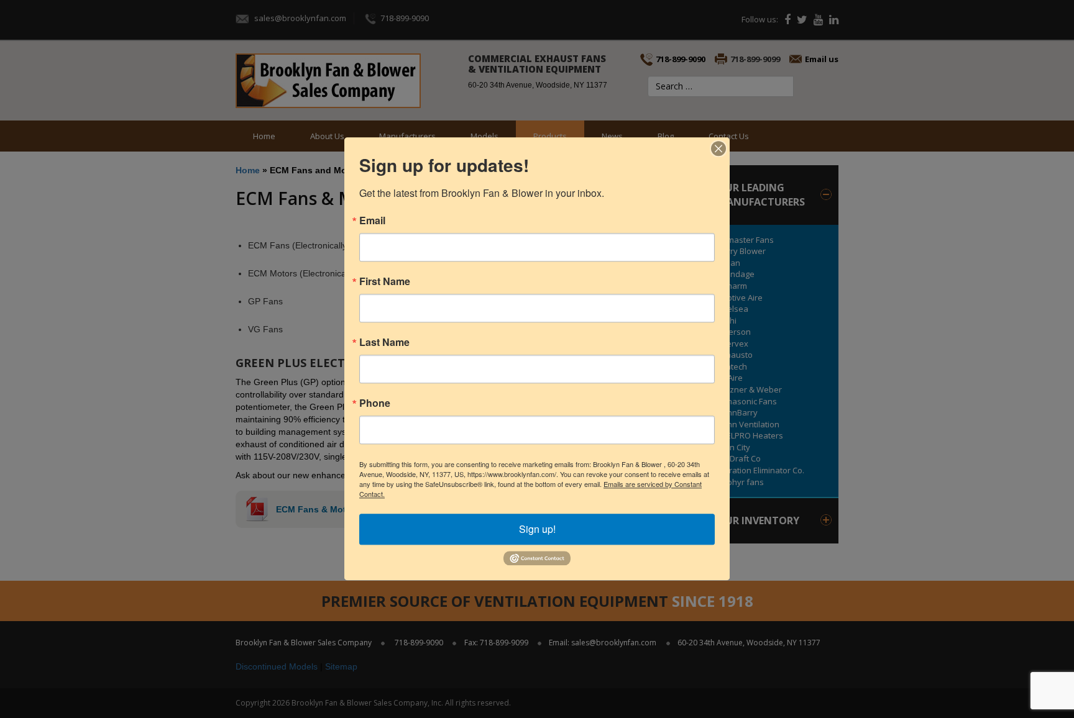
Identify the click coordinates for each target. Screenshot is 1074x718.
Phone (374, 403)
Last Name (384, 342)
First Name (384, 281)
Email (372, 220)
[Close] (718, 148)
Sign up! (537, 529)
